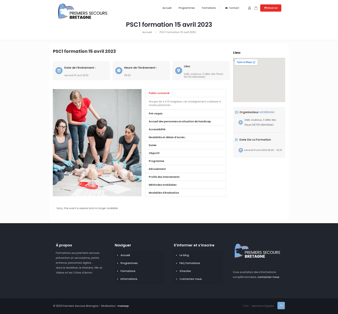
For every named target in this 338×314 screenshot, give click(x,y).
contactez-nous (268, 277)
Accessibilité (157, 129)
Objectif (154, 153)
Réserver (272, 8)
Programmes (129, 263)
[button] (185, 93)
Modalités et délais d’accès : (167, 137)
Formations (128, 271)
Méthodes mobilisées (163, 185)
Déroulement (157, 169)
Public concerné (159, 93)
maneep (123, 306)
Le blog (184, 255)
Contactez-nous (191, 279)
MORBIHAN (266, 112)
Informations (129, 279)
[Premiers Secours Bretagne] (83, 11)
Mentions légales (263, 306)
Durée (153, 145)
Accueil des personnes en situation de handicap (180, 121)
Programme (156, 161)
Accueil (147, 32)
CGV (246, 306)
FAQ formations (190, 263)
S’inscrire (185, 271)
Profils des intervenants (164, 177)
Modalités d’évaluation (164, 192)
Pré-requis (155, 113)
